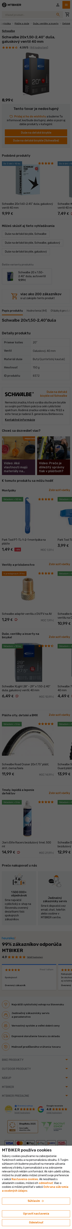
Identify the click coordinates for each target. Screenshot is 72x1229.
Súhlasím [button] (36, 1201)
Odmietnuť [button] (36, 1222)
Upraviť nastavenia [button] (36, 1213)
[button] (46, 1183)
